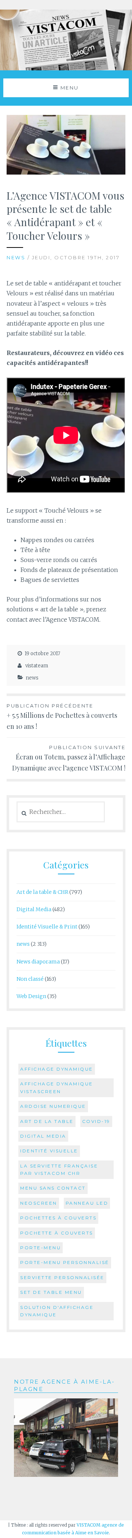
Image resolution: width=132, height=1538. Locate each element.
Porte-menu (40, 1247)
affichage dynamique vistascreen (56, 1087)
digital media (43, 1136)
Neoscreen (38, 1203)
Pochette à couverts (56, 1233)
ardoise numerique (53, 1106)
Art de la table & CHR (42, 892)
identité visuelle (49, 1151)
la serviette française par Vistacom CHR (59, 1169)
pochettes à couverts (58, 1218)
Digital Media (33, 909)
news (16, 257)
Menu (69, 88)
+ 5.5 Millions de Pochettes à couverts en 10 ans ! (62, 717)
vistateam (36, 666)
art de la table (47, 1121)
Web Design (31, 996)
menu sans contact (53, 1188)
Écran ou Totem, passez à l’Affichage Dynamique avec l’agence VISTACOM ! (68, 758)
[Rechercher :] (60, 812)
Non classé (30, 979)
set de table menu (51, 1292)
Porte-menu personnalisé (64, 1262)
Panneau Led (87, 1203)
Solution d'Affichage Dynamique (57, 1311)
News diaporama (38, 961)
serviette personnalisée (62, 1277)
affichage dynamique (56, 1069)
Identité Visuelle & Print (46, 926)
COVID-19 (96, 1121)
